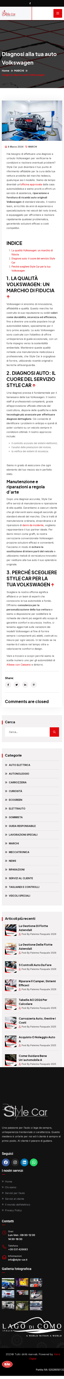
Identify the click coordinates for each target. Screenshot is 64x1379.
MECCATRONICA (19, 852)
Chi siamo (10, 1187)
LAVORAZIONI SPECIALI (23, 834)
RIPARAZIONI (17, 869)
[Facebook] (6, 1162)
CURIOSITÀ (15, 791)
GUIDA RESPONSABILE (22, 826)
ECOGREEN (15, 799)
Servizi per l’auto (15, 1193)
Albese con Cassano (19, 664)
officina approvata (31, 184)
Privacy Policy (13, 1210)
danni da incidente (32, 525)
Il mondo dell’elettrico (17, 1204)
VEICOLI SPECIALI (19, 895)
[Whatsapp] (34, 1162)
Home (5, 70)
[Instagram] (15, 1162)
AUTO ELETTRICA (19, 765)
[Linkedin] (24, 1162)
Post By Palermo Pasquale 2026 (39, 934)
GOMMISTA (16, 817)
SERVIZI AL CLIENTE (21, 878)
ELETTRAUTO (17, 808)
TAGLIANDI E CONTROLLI (24, 887)
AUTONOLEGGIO (19, 773)
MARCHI (19, 70)
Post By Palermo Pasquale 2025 (39, 1026)
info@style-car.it (17, 1259)
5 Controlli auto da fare (35, 965)
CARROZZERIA (18, 782)
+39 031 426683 (18, 1249)
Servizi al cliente (14, 1198)
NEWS (12, 860)
